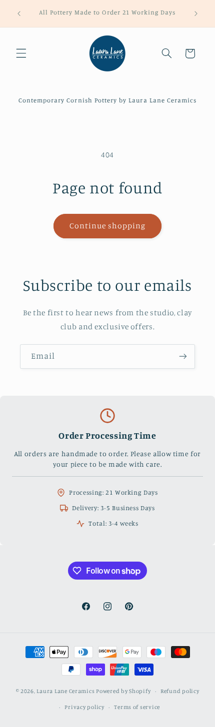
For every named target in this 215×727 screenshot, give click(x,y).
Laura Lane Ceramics (65, 691)
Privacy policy (84, 707)
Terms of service (137, 707)
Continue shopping (108, 225)
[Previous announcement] (19, 13)
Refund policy (180, 691)
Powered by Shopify (123, 691)
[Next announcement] (196, 13)
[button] (21, 53)
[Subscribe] (183, 356)
